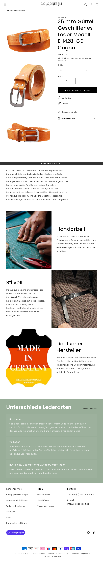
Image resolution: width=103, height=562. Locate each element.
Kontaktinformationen (52, 556)
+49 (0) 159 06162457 (82, 494)
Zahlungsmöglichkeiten (17, 500)
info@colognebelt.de (78, 503)
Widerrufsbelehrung (15, 506)
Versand (70, 58)
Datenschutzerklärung (16, 523)
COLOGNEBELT (24, 554)
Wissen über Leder (45, 506)
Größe (60, 65)
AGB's (8, 517)
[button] (5, 4)
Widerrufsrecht (39, 554)
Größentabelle (43, 494)
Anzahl (61, 76)
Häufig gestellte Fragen (17, 494)
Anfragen (10, 511)
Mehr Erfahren (90, 408)
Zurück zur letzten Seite (15, 11)
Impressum (85, 554)
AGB (68, 554)
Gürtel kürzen (43, 500)
